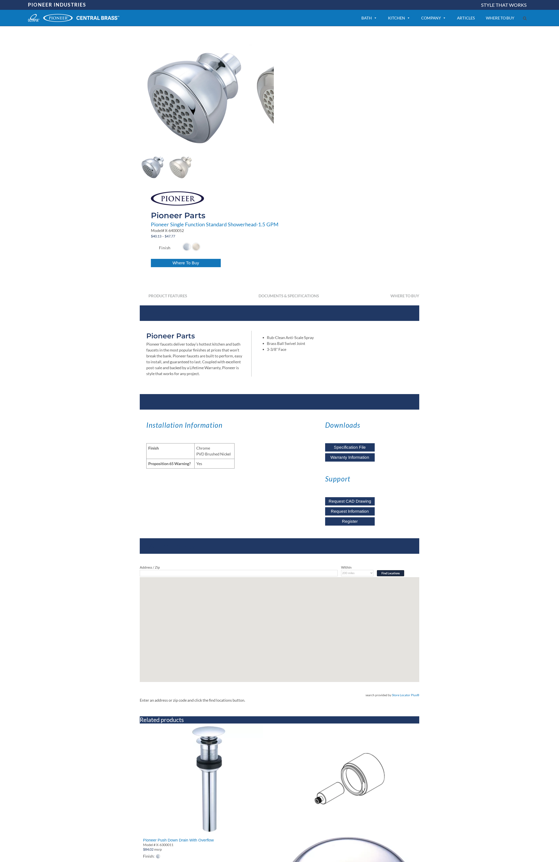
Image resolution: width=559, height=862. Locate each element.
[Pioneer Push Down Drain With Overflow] (208, 779)
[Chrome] (186, 246)
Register (350, 521)
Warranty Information (349, 457)
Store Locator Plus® (405, 695)
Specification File (350, 447)
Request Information (350, 511)
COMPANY (431, 18)
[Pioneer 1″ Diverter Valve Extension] (350, 779)
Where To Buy (186, 263)
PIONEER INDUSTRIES (57, 5)
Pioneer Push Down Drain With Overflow (178, 840)
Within (346, 567)
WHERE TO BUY (500, 18)
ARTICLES (466, 18)
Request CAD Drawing (350, 501)
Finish (165, 247)
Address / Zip (150, 567)
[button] (525, 18)
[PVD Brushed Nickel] (196, 246)
